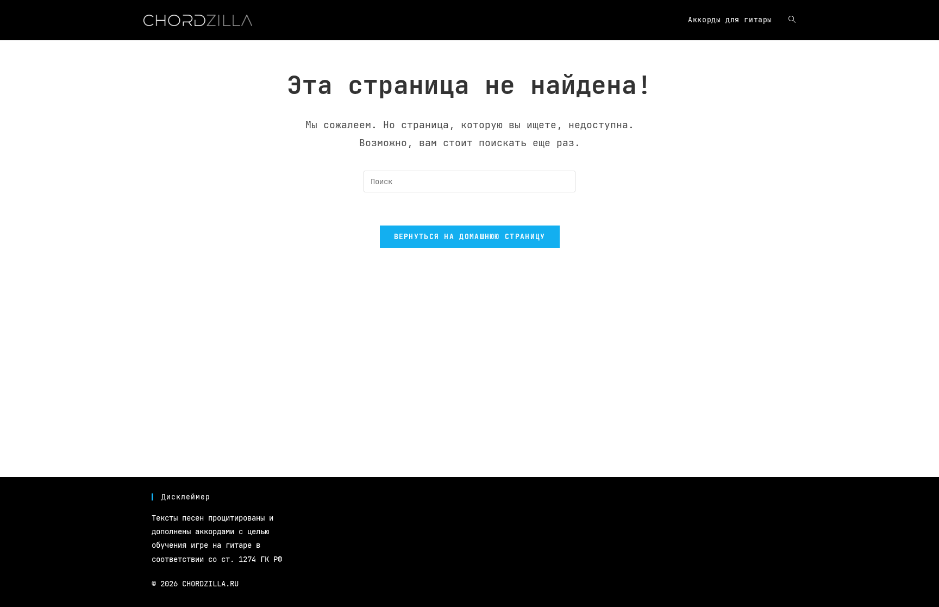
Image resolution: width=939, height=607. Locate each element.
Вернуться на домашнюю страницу (470, 236)
